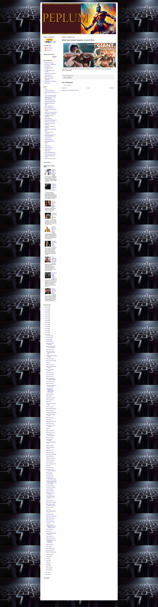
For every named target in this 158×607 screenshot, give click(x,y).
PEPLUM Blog (49, 48)
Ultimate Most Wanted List (50, 120)
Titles (46, 144)
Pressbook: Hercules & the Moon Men (51, 386)
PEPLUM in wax (49, 450)
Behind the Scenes (50, 538)
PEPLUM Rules (48, 149)
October (48, 339)
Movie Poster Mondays (51, 360)
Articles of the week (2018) (51, 112)
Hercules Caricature (50, 381)
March (47, 566)
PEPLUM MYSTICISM (50, 99)
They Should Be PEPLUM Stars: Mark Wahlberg (54, 259)
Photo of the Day (49, 341)
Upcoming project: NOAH (50, 370)
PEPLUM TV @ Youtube (50, 73)
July (47, 558)
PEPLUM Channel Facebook (49, 79)
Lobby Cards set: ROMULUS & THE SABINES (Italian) (50, 526)
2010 (46, 574)
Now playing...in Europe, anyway (50, 435)
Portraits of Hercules (50, 458)
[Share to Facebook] (69, 77)
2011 (46, 572)
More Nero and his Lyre (51, 516)
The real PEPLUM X (49, 107)
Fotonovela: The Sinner (50, 121)
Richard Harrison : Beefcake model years (50, 497)
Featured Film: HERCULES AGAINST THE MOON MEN (50, 390)
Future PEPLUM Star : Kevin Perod (54, 228)
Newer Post (64, 88)
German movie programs (49, 440)
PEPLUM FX (49, 419)
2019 (46, 320)
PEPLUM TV (49, 50)
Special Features (48, 139)
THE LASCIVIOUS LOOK (50, 95)
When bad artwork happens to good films (50, 352)
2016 (46, 326)
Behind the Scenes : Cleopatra (50, 493)
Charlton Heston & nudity (54, 171)
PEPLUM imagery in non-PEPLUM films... (51, 379)
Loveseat (48, 509)
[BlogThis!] (65, 77)
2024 (46, 311)
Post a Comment (67, 85)
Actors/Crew (47, 145)
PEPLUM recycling (50, 518)
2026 (46, 307)
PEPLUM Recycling (50, 548)
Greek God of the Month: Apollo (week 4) (54, 275)
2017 (46, 324)
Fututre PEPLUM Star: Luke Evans (54, 290)
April (47, 564)
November (48, 337)
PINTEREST (47, 66)
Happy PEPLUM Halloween (49, 344)
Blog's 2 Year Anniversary (49, 473)
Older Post (111, 88)
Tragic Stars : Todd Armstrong (50, 426)
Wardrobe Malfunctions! (50, 101)
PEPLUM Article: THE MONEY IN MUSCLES (51, 541)
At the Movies (49, 546)
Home (88, 88)
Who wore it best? (50, 374)
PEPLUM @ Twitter (49, 76)
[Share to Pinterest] (71, 77)
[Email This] (64, 77)
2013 (46, 332)
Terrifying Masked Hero (51, 412)
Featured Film (48, 137)
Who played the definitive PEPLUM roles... (50, 97)
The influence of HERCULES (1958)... (51, 478)
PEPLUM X (54, 213)
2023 (46, 313)
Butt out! (48, 428)
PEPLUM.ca (47, 83)
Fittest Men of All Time (51, 421)
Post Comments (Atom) (73, 90)
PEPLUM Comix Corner (50, 158)
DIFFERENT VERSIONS (50, 114)
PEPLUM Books (48, 118)
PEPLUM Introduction (49, 90)
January (48, 569)
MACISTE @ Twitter (49, 62)
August (48, 556)
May (47, 562)
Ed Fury (48, 362)
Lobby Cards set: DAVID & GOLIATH (51, 470)
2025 (46, 309)
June (47, 560)
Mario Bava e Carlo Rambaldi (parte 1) (51, 505)
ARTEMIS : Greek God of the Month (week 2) (54, 244)
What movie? (49, 401)
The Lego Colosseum (51, 463)
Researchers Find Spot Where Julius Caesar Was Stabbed (51, 482)
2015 (46, 328)
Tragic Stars (47, 150)
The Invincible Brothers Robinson (51, 534)
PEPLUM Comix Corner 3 (50, 154)
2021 (46, 316)
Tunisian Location (50, 460)
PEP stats (48, 465)
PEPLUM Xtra (48, 75)
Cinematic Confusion (50, 487)
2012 (46, 334)
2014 (46, 330)
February (48, 568)
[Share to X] (67, 77)
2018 (46, 322)
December (48, 335)
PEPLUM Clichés (49, 147)
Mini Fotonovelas (49, 106)
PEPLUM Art (49, 396)
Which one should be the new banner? (51, 347)
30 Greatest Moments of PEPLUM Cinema (50, 135)
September (48, 554)
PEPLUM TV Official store (50, 64)
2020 (46, 318)
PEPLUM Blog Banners (50, 152)
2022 (46, 315)
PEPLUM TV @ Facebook (50, 81)
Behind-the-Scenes (50, 397)
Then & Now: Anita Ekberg (54, 202)
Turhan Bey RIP (49, 489)
